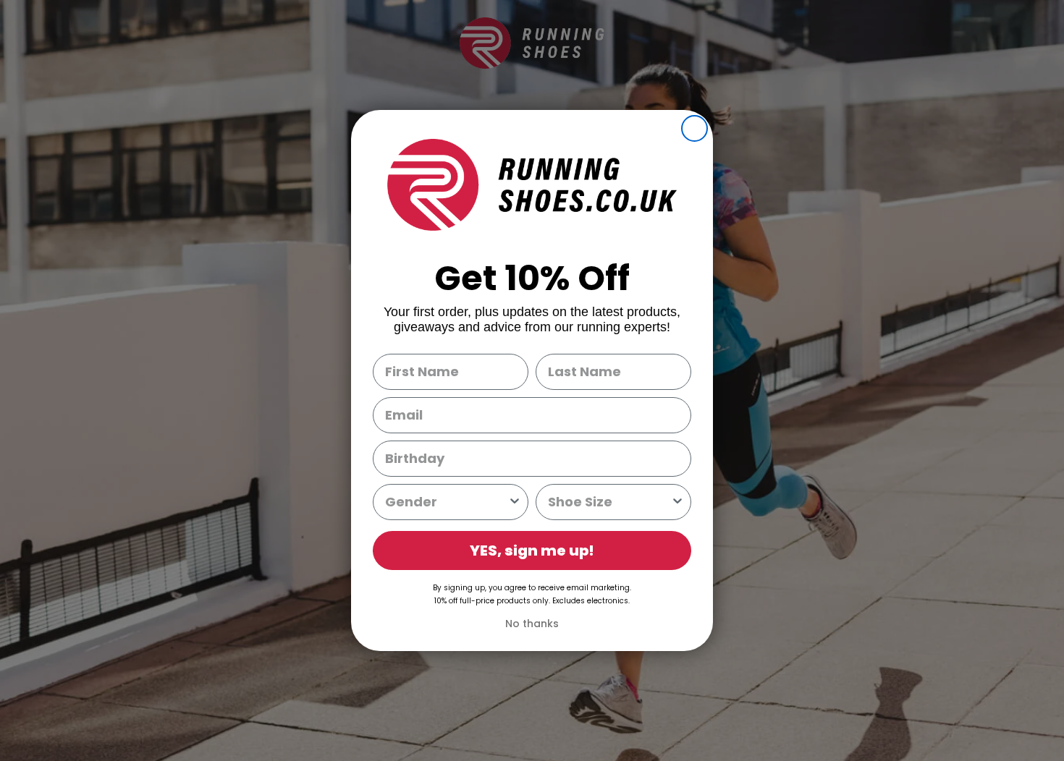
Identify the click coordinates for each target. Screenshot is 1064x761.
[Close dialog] (694, 128)
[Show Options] (514, 502)
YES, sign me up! (532, 550)
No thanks (532, 623)
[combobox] (446, 502)
